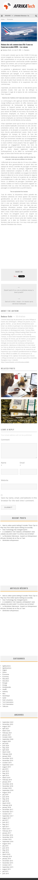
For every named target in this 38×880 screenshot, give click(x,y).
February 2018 (7, 805)
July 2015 (5, 871)
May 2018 (5, 799)
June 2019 (5, 771)
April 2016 (5, 852)
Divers (4, 672)
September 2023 (7, 722)
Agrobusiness (6, 668)
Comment (5, 439)
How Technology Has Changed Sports (14, 530)
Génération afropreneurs (10, 540)
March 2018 (6, 803)
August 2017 (6, 818)
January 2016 (6, 858)
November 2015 (7, 863)
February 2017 (7, 831)
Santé (4, 698)
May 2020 (5, 748)
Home (3, 19)
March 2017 (6, 829)
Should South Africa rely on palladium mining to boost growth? (19, 291)
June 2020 (5, 746)
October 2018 (6, 788)
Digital (4, 670)
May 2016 (5, 850)
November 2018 (7, 786)
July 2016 (5, 846)
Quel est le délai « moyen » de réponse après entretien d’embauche (19, 302)
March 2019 (6, 777)
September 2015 (7, 867)
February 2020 (7, 754)
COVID (14, 111)
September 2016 (7, 841)
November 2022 (7, 724)
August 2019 (6, 767)
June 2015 (5, 873)
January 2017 (6, 833)
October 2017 (6, 814)
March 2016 (6, 854)
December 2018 (7, 784)
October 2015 (6, 865)
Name (3, 464)
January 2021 (6, 735)
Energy (4, 685)
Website (4, 480)
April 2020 (5, 750)
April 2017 (5, 827)
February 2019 (7, 780)
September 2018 (7, 790)
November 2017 (7, 812)
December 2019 (7, 758)
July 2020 (5, 743)
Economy (5, 676)
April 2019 (5, 775)
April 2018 (5, 801)
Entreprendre (6, 687)
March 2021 (6, 731)
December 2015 (7, 861)
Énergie (4, 683)
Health (4, 689)
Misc (3, 694)
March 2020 (6, 752)
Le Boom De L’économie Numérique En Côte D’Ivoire (19, 391)
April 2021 (5, 728)
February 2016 (7, 856)
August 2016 (6, 844)
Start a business (7, 700)
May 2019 (5, 773)
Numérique (6, 696)
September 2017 (7, 816)
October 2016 (6, 839)
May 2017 (5, 824)
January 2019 (6, 782)
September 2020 (7, 739)
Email (22, 464)
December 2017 (7, 809)
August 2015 (6, 869)
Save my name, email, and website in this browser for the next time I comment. (19, 499)
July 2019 (5, 769)
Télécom (5, 706)
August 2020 (6, 741)
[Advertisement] (19, 246)
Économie (26, 50)
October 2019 (6, 763)
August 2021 (6, 726)
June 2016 (5, 848)
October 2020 (6, 737)
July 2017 (5, 820)
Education (5, 681)
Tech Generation (7, 702)
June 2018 (5, 797)
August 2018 (6, 792)
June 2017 (5, 822)
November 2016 (7, 837)
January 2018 (6, 807)
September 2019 (7, 765)
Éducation (5, 679)
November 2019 (7, 760)
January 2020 (6, 756)
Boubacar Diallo (7, 50)
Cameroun (30, 105)
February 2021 (7, 733)
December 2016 (7, 835)
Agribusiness (6, 666)
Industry (5, 691)
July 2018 (5, 795)
